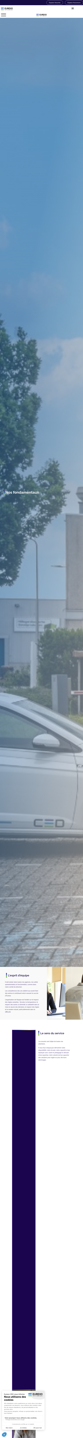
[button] (72, 8)
